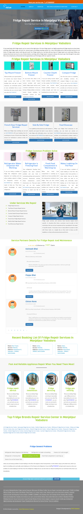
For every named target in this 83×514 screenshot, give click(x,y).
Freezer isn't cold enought (61, 452)
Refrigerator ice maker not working (41, 452)
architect (60, 496)
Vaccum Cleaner (52, 490)
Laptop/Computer (26, 490)
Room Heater (15, 492)
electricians (61, 492)
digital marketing (8, 501)
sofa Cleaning (42, 494)
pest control (34, 496)
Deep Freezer (29, 492)
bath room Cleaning (8, 496)
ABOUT (31, 6)
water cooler (43, 492)
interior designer (46, 499)
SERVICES (40, 6)
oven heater (59, 490)
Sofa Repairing (15, 494)
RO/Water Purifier (42, 490)
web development (16, 501)
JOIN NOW (56, 479)
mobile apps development (66, 499)
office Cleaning (68, 494)
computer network (54, 499)
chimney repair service (52, 492)
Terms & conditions (53, 501)
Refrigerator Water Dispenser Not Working (16, 452)
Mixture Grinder (7, 492)
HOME (23, 6)
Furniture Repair (23, 494)
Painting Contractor (8, 499)
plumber (67, 492)
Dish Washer (22, 492)
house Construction (19, 499)
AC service (6, 490)
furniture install (7, 494)
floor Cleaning (17, 496)
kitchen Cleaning (61, 494)
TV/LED (72, 490)
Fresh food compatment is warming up (52, 456)
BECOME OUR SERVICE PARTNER (57, 6)
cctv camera (36, 492)
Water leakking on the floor (31, 456)
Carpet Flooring (28, 499)
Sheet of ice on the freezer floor (13, 459)
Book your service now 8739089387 (41, 2)
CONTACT (74, 6)
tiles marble (49, 496)
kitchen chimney (41, 496)
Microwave (34, 490)
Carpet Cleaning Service (27, 501)
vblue (8, 7)
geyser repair (66, 490)
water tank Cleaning (51, 494)
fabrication (55, 496)
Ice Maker (76, 490)
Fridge (20, 490)
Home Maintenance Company (26, 509)
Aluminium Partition (68, 496)
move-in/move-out (25, 496)
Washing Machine (13, 490)
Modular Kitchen (37, 499)
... (26, 330)
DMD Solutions (75, 508)
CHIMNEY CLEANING (33, 494)
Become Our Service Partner (41, 501)
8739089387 (13, 92)
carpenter (71, 492)
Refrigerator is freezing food (12, 456)
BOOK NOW (12, 96)
